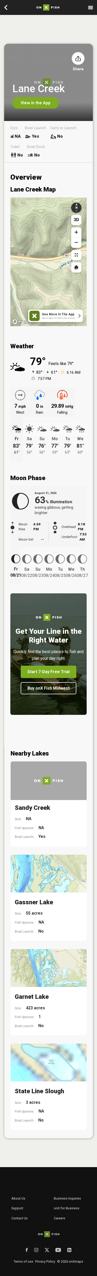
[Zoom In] (76, 232)
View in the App (35, 102)
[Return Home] (76, 267)
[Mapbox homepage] (23, 322)
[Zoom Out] (76, 243)
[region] (48, 261)
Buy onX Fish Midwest (48, 688)
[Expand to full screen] (76, 255)
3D (76, 220)
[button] (78, 58)
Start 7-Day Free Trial (48, 671)
